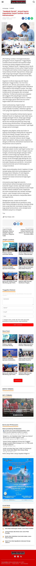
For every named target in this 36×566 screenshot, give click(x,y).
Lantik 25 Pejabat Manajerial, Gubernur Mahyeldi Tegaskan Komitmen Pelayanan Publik (8, 231)
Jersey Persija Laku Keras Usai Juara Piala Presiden (17, 532)
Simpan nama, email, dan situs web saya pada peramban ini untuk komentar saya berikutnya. (16, 320)
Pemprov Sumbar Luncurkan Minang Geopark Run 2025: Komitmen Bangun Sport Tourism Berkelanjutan (9, 253)
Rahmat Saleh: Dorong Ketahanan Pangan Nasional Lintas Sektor (25, 282)
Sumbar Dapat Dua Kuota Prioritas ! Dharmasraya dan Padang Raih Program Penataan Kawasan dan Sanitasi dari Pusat (26, 253)
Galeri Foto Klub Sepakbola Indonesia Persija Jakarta (17, 541)
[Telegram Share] (29, 18)
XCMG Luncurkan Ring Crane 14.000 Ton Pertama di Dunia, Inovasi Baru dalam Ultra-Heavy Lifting (17, 449)
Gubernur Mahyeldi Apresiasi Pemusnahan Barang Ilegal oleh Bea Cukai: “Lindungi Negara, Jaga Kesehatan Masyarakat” (9, 267)
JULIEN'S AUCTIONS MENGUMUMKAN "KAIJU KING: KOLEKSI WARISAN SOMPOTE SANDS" (16, 431)
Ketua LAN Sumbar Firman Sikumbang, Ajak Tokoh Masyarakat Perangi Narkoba (10, 282)
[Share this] (23, 18)
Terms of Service (5, 563)
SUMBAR (4, 19)
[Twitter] (18, 224)
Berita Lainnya (6, 453)
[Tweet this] (26, 18)
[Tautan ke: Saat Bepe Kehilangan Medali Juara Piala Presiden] (18, 517)
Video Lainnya (14, 453)
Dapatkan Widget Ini (24, 453)
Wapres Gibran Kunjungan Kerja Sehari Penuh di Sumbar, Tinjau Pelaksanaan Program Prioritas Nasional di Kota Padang (26, 267)
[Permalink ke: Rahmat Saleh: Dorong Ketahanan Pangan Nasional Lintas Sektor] (26, 275)
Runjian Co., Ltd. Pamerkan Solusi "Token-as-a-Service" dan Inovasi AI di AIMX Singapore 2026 (18, 436)
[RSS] (21, 224)
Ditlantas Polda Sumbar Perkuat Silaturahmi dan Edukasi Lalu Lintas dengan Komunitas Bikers (26, 231)
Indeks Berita (15, 563)
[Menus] (2, 2)
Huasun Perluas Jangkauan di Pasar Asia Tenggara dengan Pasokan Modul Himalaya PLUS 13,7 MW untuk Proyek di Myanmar (18, 443)
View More (18, 380)
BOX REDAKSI (24, 563)
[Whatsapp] (32, 18)
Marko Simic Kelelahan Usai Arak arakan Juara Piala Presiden (18, 537)
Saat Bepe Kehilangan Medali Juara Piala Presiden (19, 528)
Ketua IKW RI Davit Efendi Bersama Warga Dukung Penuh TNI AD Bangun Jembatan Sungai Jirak (18, 410)
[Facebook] (14, 224)
